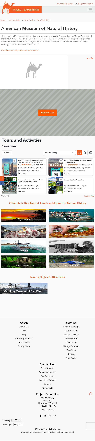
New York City (44, 20)
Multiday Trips (71, 338)
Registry (71, 354)
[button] (2, 178)
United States (16, 20)
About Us (24, 326)
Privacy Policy (24, 346)
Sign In (90, 3)
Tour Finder (71, 358)
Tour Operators (47, 376)
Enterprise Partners (47, 380)
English (17, 424)
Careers (47, 384)
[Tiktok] (54, 415)
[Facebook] (40, 415)
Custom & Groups (71, 326)
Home (4, 20)
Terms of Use (24, 342)
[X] (45, 415)
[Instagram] (50, 415)
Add (90, 58)
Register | (82, 3)
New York (30, 20)
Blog (24, 334)
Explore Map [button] (47, 112)
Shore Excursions (71, 334)
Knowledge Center (23, 338)
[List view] (90, 152)
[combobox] (18, 424)
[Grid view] (79, 152)
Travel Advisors (47, 368)
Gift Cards (71, 350)
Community (47, 388)
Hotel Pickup (71, 342)
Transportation (71, 330)
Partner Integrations (47, 372)
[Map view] (85, 152)
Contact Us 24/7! (47, 409)
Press (24, 330)
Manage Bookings (71, 346)
